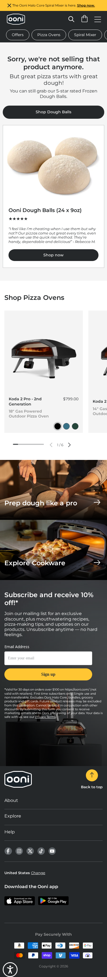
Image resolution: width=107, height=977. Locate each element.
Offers (18, 34)
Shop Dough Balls (53, 111)
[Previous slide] (51, 445)
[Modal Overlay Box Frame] (48, 666)
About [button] (11, 800)
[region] (53, 5)
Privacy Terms (45, 717)
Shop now (53, 255)
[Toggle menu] (98, 19)
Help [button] (9, 831)
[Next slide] (69, 445)
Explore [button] (12, 816)
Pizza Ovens (48, 34)
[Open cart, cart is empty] (84, 19)
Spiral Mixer (85, 34)
